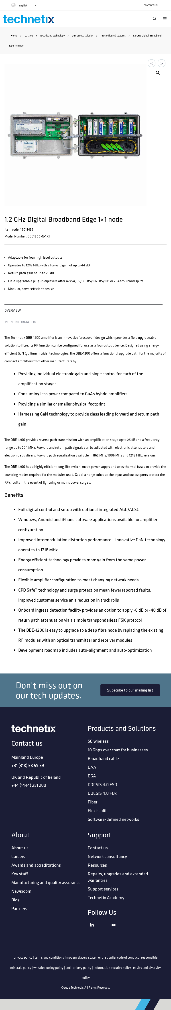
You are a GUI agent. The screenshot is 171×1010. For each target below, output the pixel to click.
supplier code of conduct (122, 957)
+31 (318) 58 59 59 (27, 765)
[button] (158, 73)
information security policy (112, 967)
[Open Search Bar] (153, 18)
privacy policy (23, 957)
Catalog (29, 35)
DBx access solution (82, 35)
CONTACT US (151, 5)
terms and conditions (49, 957)
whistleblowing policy (48, 967)
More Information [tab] (20, 322)
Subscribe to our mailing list (130, 690)
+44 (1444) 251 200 (28, 785)
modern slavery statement (84, 957)
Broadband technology (52, 35)
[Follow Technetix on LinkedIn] (99, 930)
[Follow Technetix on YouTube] (121, 930)
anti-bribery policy (78, 967)
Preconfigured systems (113, 35)
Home (14, 35)
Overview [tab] (12, 310)
